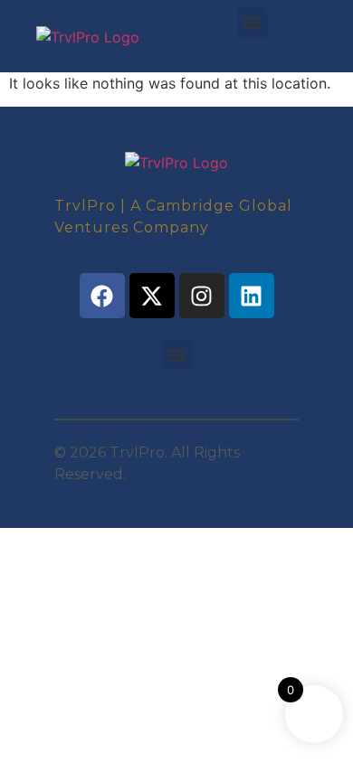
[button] (252, 23)
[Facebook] (102, 295)
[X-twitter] (152, 295)
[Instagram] (201, 295)
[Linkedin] (251, 295)
